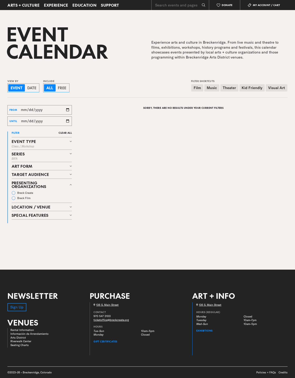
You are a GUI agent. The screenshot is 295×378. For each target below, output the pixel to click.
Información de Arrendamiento (29, 333)
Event (16, 87)
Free (62, 87)
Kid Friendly (252, 87)
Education (84, 5)
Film (197, 87)
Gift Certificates (105, 341)
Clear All (65, 132)
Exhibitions (204, 330)
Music (212, 87)
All (49, 87)
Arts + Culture (23, 5)
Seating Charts (19, 345)
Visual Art (276, 87)
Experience (56, 5)
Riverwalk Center (20, 341)
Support (110, 5)
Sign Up (16, 307)
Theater (229, 87)
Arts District (18, 337)
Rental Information (22, 330)
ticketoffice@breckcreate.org (111, 320)
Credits (283, 372)
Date (31, 87)
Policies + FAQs (266, 372)
